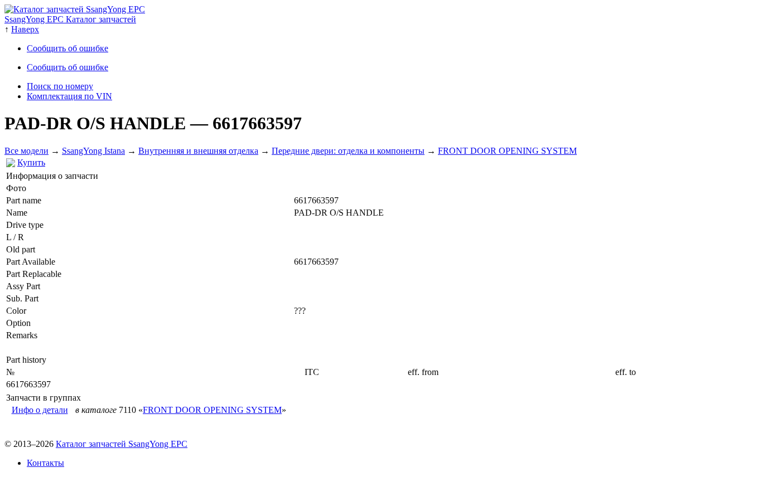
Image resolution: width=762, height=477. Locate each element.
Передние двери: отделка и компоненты (348, 150)
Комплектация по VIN (69, 96)
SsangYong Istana (93, 150)
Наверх (25, 29)
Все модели (26, 150)
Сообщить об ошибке (67, 48)
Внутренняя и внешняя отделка (198, 150)
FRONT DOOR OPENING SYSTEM (507, 150)
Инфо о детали (40, 410)
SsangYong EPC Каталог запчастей (70, 19)
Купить (31, 162)
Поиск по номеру (60, 86)
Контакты (45, 463)
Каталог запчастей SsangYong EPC (121, 444)
